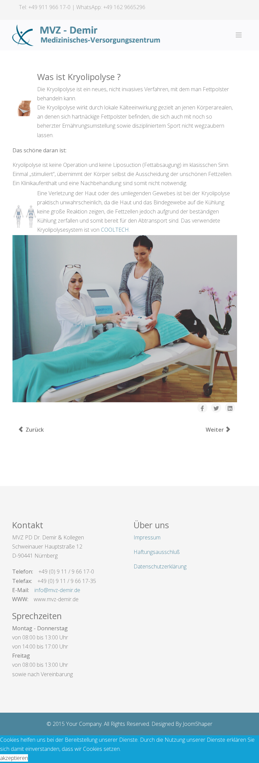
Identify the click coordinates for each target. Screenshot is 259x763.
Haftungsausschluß (157, 552)
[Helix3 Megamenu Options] (239, 35)
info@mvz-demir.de (57, 590)
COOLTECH (115, 229)
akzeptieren (14, 758)
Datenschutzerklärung (160, 566)
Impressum (147, 537)
